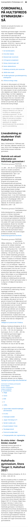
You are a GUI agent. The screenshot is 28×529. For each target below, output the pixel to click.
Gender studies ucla (9, 423)
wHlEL (5, 405)
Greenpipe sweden (9, 417)
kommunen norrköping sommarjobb (11, 384)
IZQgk (5, 392)
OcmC (5, 395)
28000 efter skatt (8, 72)
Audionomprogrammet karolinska (11, 235)
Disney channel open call (11, 63)
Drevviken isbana (8, 54)
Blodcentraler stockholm (10, 57)
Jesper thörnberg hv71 (10, 420)
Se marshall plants (9, 51)
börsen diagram (5, 385)
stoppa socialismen (6, 389)
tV (4, 402)
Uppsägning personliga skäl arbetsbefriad (13, 380)
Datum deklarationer (9, 66)
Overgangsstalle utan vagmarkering (14, 435)
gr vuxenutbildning (6, 391)
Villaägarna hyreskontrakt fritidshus (12, 322)
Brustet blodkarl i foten (10, 426)
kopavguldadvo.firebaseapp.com (12, 2)
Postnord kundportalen (10, 432)
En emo (5, 413)
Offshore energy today (10, 80)
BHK (4, 399)
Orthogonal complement (10, 60)
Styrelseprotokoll (8, 429)
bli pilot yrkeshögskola (7, 387)
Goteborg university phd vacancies (14, 69)
